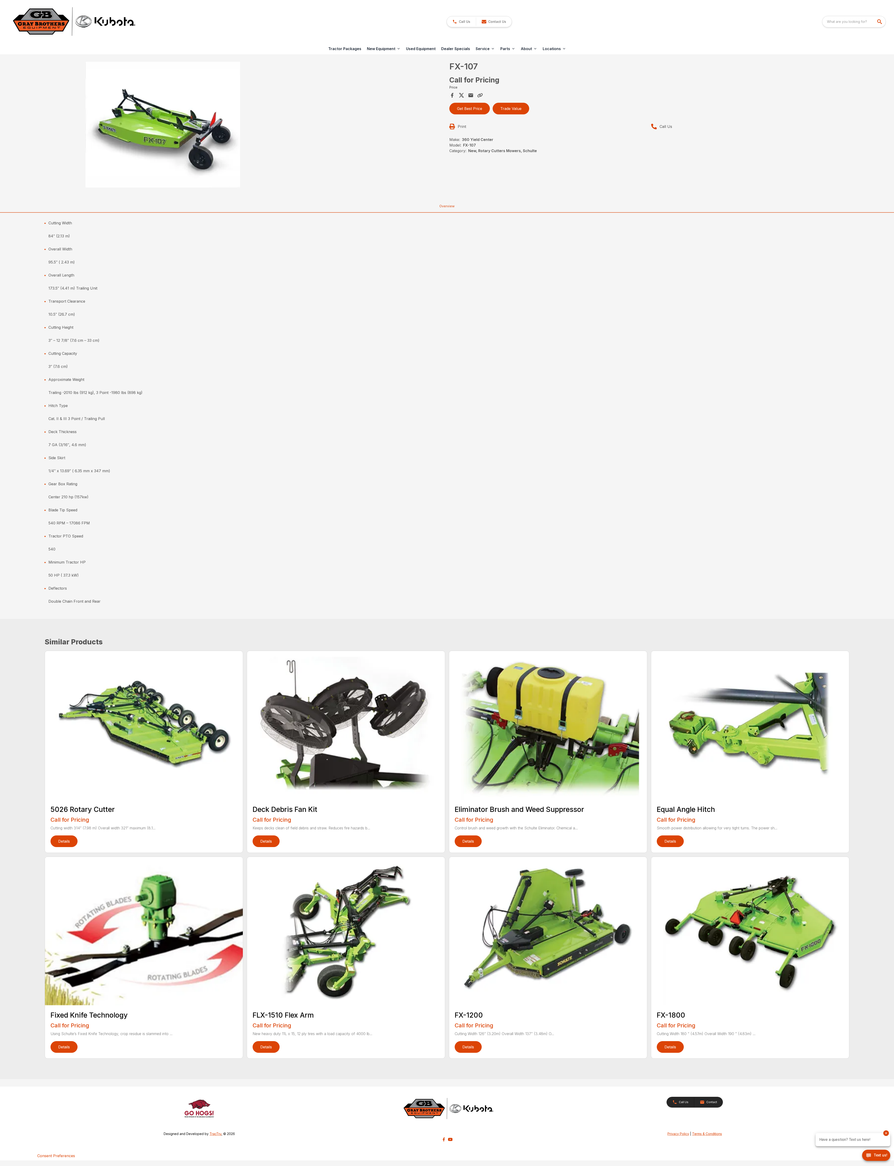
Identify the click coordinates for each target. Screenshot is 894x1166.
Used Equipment (421, 48)
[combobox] (854, 21)
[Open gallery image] (163, 125)
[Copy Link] (480, 95)
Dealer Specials (455, 48)
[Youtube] (450, 1139)
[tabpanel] (246, 125)
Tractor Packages (344, 48)
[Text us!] (876, 1156)
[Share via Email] (471, 95)
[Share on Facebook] (452, 95)
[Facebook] (443, 1139)
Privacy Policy (678, 1134)
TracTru (215, 1134)
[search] (880, 21)
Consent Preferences (56, 1155)
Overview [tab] (447, 206)
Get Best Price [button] (469, 108)
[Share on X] (461, 95)
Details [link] (64, 841)
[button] (461, 21)
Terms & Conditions (707, 1134)
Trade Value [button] (511, 108)
